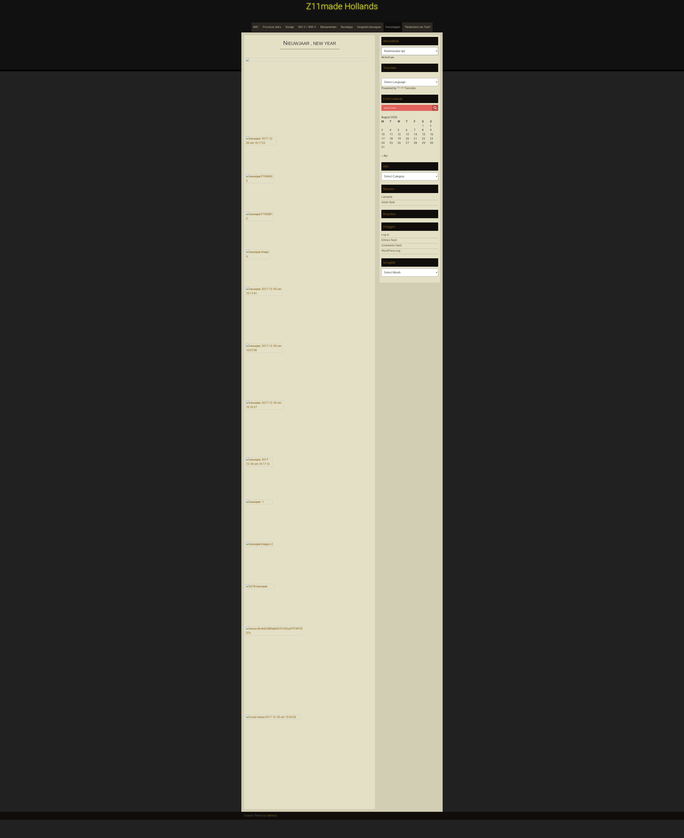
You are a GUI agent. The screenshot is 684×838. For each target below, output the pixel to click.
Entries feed (389, 240)
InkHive (272, 815)
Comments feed (391, 245)
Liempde (386, 197)
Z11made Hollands (342, 6)
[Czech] (405, 75)
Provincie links (272, 27)
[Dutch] (383, 75)
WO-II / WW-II (307, 27)
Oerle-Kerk (388, 202)
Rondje (289, 27)
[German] (392, 75)
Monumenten (328, 27)
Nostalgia (347, 27)
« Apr (384, 155)
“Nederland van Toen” (418, 27)
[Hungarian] (400, 75)
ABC (255, 27)
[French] (396, 75)
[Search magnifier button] (435, 108)
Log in (385, 234)
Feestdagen (392, 27)
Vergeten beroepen (369, 27)
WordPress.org (390, 250)
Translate (410, 88)
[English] (388, 75)
